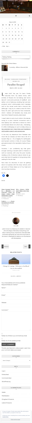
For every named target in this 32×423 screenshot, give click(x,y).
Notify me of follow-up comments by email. (14, 335)
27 (19, 39)
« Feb (3, 46)
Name (4, 287)
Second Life (16, 81)
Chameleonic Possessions (16, 6)
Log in (3, 371)
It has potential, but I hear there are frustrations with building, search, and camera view (16, 129)
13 (18, 32)
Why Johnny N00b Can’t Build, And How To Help (22, 191)
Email (4, 295)
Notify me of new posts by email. (11, 340)
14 (22, 32)
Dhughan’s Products (8, 399)
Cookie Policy (5, 416)
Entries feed (5, 374)
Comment (5, 310)
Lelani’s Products (7, 403)
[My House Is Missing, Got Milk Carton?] (5, 246)
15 (3, 35)
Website (4, 302)
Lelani (20, 88)
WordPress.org (6, 381)
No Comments (16, 212)
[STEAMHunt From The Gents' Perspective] (26, 246)
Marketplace (5, 395)
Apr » (7, 46)
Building (7, 79)
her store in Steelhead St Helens (11, 236)
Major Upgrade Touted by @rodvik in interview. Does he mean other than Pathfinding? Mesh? (8, 192)
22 (3, 39)
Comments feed (6, 378)
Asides (3, 392)
